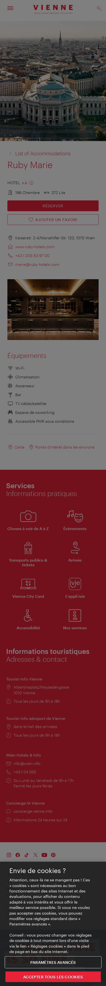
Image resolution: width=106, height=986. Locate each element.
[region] (53, 924)
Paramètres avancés (53, 962)
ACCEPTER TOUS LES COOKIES (53, 976)
